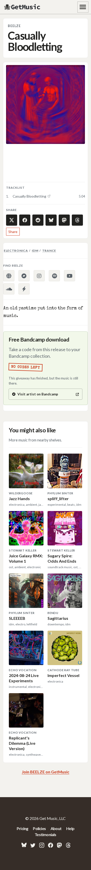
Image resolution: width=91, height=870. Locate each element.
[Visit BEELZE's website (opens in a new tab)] (8, 275)
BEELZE (14, 26)
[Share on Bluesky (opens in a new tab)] (51, 220)
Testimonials (45, 834)
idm (35, 250)
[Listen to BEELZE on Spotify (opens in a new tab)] (54, 275)
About (56, 828)
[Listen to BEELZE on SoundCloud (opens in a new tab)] (8, 288)
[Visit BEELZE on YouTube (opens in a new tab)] (69, 275)
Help (70, 828)
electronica (16, 250)
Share (12, 231)
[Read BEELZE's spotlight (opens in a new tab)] (24, 288)
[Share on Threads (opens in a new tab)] (77, 220)
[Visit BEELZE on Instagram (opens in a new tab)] (39, 275)
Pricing (22, 828)
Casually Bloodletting (29, 196)
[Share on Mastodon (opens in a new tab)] (64, 220)
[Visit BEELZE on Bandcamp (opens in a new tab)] (24, 275)
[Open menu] (82, 7)
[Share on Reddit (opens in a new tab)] (37, 220)
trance (49, 250)
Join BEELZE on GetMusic (45, 771)
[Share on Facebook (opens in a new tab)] (24, 220)
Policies (39, 828)
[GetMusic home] (23, 7)
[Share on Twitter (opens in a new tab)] (11, 220)
